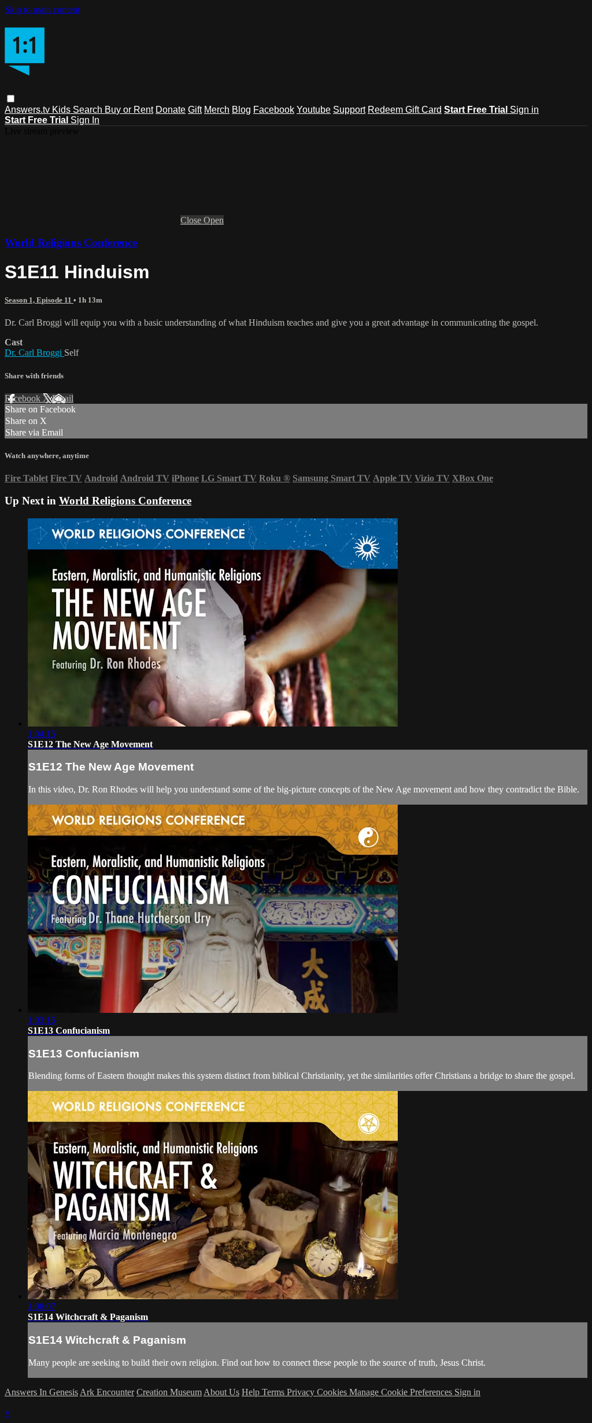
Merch (217, 110)
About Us (221, 1392)
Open (214, 220)
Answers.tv (28, 110)
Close (192, 220)
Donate (171, 110)
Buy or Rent (129, 110)
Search (89, 110)
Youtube (314, 110)
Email (62, 398)
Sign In (85, 120)
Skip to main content (42, 9)
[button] (10, 98)
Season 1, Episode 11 (39, 300)
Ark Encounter (107, 1392)
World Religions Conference (71, 243)
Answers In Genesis (41, 1392)
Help (252, 1392)
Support (349, 110)
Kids (62, 110)
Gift (195, 110)
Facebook (273, 110)
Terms (274, 1392)
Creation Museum (169, 1392)
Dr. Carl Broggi (34, 352)
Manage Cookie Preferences (401, 1392)
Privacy (302, 1392)
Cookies (333, 1392)
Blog (241, 110)
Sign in (524, 110)
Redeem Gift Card (405, 110)
